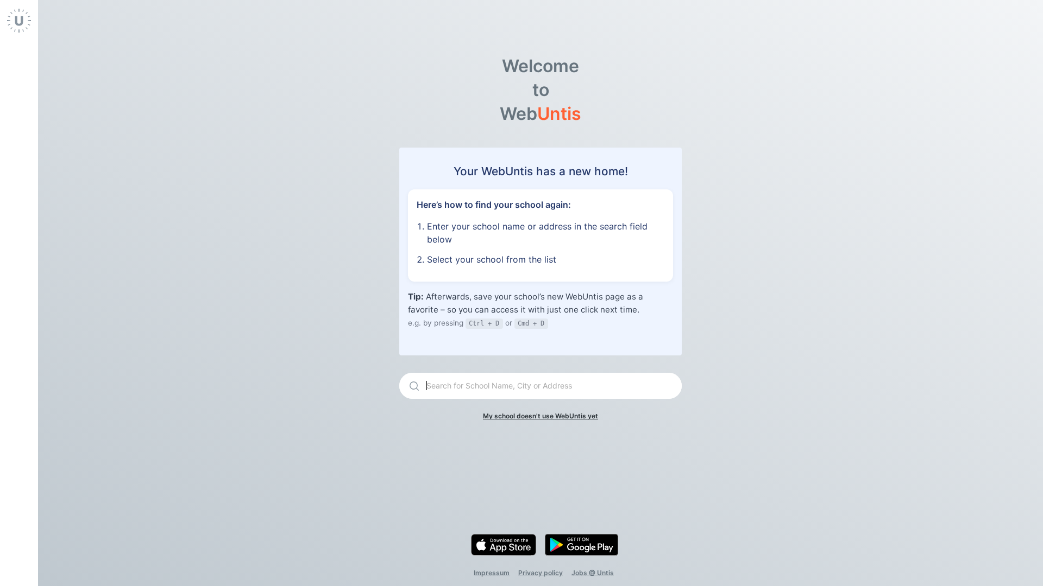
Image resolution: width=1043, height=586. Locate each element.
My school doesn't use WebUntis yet (540, 416)
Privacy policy (540, 573)
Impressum (492, 573)
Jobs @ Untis (592, 573)
